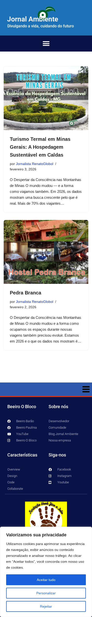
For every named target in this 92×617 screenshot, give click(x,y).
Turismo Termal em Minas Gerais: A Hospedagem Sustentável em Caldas (40, 147)
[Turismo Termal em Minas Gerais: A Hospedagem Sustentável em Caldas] (46, 98)
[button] (46, 43)
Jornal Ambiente (32, 19)
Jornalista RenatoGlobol (34, 164)
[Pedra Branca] (46, 252)
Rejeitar (46, 606)
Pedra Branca (25, 292)
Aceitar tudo (46, 580)
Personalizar (46, 593)
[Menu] (46, 389)
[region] (46, 572)
